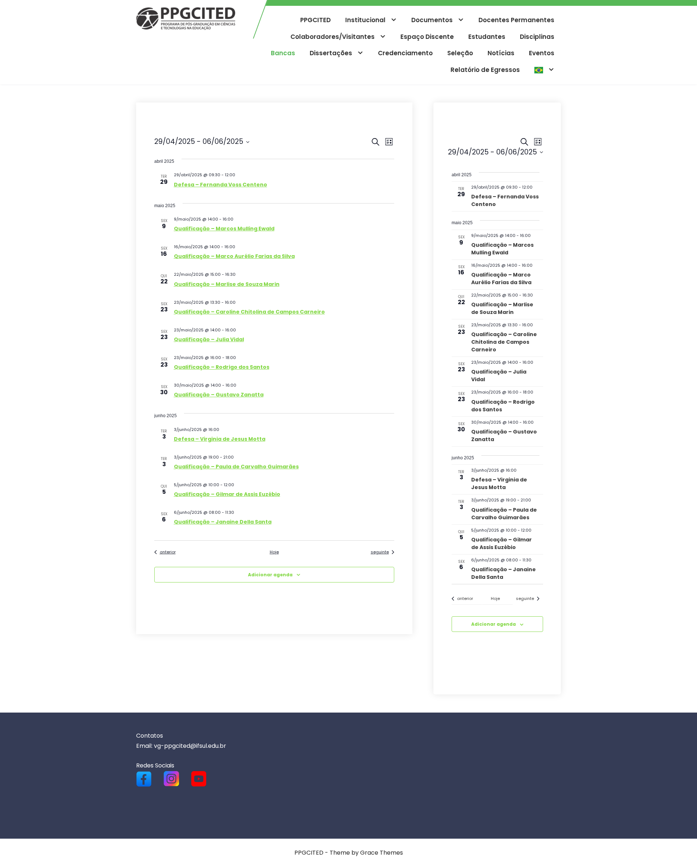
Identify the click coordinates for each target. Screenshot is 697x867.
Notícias (501, 53)
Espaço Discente (427, 36)
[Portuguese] (544, 70)
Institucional (365, 20)
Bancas (283, 53)
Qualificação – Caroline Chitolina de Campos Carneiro (249, 311)
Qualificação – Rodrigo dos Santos (221, 367)
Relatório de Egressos (485, 69)
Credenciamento (405, 53)
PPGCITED (315, 20)
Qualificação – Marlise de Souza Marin (227, 284)
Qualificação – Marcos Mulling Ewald (224, 228)
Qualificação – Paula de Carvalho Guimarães (236, 466)
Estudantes (486, 36)
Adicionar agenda (270, 575)
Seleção (460, 53)
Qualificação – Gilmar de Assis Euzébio (227, 494)
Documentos (432, 20)
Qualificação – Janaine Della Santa (223, 521)
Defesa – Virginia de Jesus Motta (219, 439)
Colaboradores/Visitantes (332, 36)
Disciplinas (537, 36)
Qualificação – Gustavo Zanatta (219, 394)
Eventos (541, 53)
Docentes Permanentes (516, 20)
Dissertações (331, 53)
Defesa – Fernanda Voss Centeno (220, 184)
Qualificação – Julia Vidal (209, 339)
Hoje (274, 552)
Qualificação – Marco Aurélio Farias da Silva (234, 256)
